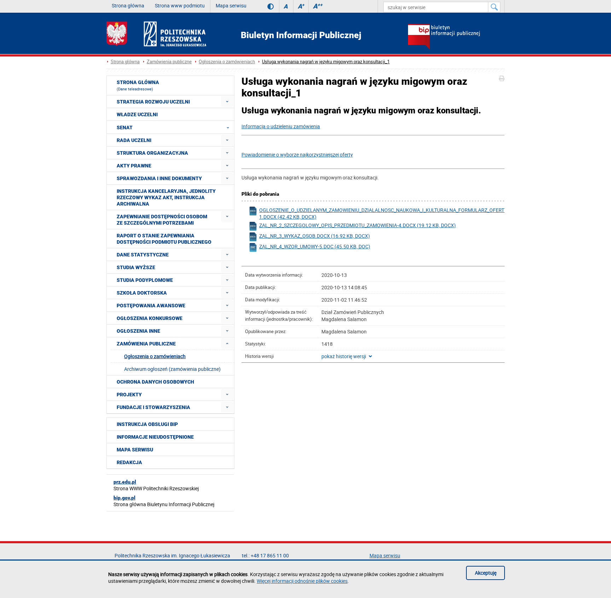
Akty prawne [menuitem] (134, 165)
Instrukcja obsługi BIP (147, 424)
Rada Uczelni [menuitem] (134, 140)
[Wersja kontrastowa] (265, 6)
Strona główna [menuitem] (138, 85)
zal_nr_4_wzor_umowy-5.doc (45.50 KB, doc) (314, 246)
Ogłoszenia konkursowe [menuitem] (149, 318)
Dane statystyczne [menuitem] (143, 254)
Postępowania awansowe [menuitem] (151, 305)
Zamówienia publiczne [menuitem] (146, 344)
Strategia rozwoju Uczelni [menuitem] (153, 102)
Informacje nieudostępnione (155, 437)
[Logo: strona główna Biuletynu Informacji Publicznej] (456, 37)
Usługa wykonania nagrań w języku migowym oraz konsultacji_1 (326, 62)
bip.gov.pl (124, 498)
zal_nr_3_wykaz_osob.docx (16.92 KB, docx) (314, 235)
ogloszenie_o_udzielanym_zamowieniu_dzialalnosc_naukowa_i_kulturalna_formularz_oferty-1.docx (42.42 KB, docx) (378, 213)
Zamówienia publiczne (169, 62)
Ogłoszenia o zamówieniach (227, 62)
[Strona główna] (156, 33)
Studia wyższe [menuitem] (136, 267)
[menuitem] (227, 101)
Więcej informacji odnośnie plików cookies (302, 581)
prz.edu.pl (125, 482)
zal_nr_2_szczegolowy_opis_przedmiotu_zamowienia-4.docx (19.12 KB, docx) (357, 225)
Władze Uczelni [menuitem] (137, 114)
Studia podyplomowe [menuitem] (145, 280)
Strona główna (128, 5)
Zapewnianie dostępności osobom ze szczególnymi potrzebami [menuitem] (162, 220)
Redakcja (129, 462)
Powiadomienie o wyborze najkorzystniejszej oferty (297, 154)
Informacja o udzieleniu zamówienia (281, 126)
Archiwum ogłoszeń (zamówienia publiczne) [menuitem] (172, 369)
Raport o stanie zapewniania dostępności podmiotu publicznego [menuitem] (164, 239)
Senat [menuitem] (125, 127)
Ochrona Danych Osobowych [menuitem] (155, 382)
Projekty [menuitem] (129, 394)
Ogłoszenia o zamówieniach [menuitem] (155, 356)
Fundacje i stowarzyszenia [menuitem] (153, 407)
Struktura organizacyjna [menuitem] (152, 153)
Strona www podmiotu (180, 5)
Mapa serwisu (231, 5)
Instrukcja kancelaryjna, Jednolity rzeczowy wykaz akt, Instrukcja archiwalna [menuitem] (166, 197)
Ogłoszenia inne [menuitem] (138, 331)
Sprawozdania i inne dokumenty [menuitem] (159, 178)
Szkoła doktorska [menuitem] (142, 293)
